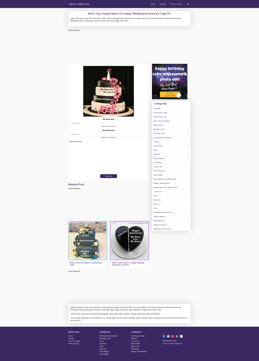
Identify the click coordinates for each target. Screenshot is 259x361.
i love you (158, 192)
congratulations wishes (163, 138)
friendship (158, 162)
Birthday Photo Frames (162, 229)
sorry (156, 208)
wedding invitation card (163, 212)
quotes (156, 204)
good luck (158, 167)
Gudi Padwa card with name (165, 179)
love (155, 196)
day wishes (158, 146)
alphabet (157, 108)
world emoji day (160, 225)
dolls (156, 150)
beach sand (158, 125)
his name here (109, 119)
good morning (159, 171)
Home (153, 4)
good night (158, 175)
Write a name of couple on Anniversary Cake (86, 264)
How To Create (74, 341)
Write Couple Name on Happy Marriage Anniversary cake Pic (128, 264)
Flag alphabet (159, 158)
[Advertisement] (129, 47)
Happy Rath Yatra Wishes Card (165, 187)
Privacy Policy (73, 344)
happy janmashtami (161, 183)
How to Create (176, 4)
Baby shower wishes (162, 121)
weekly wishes (159, 216)
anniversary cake (160, 113)
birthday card (159, 133)
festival (156, 154)
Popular (163, 4)
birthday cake (159, 129)
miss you (157, 200)
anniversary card (160, 117)
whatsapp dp (159, 221)
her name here (108, 130)
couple (156, 142)
